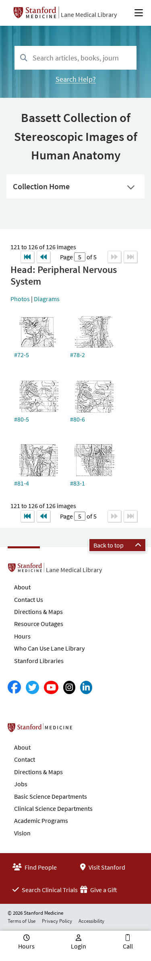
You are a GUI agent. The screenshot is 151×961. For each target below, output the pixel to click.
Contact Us (28, 599)
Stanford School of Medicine (86, 730)
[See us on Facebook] (14, 687)
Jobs (20, 784)
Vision (22, 833)
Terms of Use (21, 921)
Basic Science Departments (50, 796)
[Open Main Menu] (138, 13)
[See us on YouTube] (51, 687)
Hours (22, 636)
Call (128, 946)
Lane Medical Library (89, 14)
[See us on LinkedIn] (86, 687)
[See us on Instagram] (69, 687)
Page (67, 257)
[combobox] (75, 58)
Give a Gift (103, 890)
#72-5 (21, 355)
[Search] (23, 58)
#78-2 (77, 355)
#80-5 (21, 419)
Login (78, 946)
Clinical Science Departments (53, 808)
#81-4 (21, 483)
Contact (24, 759)
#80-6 (77, 419)
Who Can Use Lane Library (49, 648)
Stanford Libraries (39, 661)
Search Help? (76, 79)
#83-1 (77, 483)
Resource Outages (38, 624)
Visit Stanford (106, 867)
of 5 (91, 257)
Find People (40, 867)
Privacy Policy (57, 921)
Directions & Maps (38, 612)
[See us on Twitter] (32, 687)
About (22, 587)
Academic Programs (41, 820)
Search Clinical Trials (49, 890)
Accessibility (91, 921)
